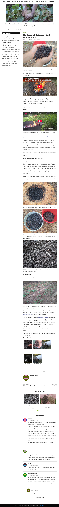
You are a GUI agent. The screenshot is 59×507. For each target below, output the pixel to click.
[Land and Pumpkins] (48, 399)
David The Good (29, 39)
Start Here (51, 1)
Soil (28, 32)
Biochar (8, 29)
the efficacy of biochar (43, 317)
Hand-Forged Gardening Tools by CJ (25, 1)
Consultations (6, 1)
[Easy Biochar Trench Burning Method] (31, 399)
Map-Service (42, 505)
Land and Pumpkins (48, 405)
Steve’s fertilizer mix (27, 314)
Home (3, 29)
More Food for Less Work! (41, 1)
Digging (14, 1)
